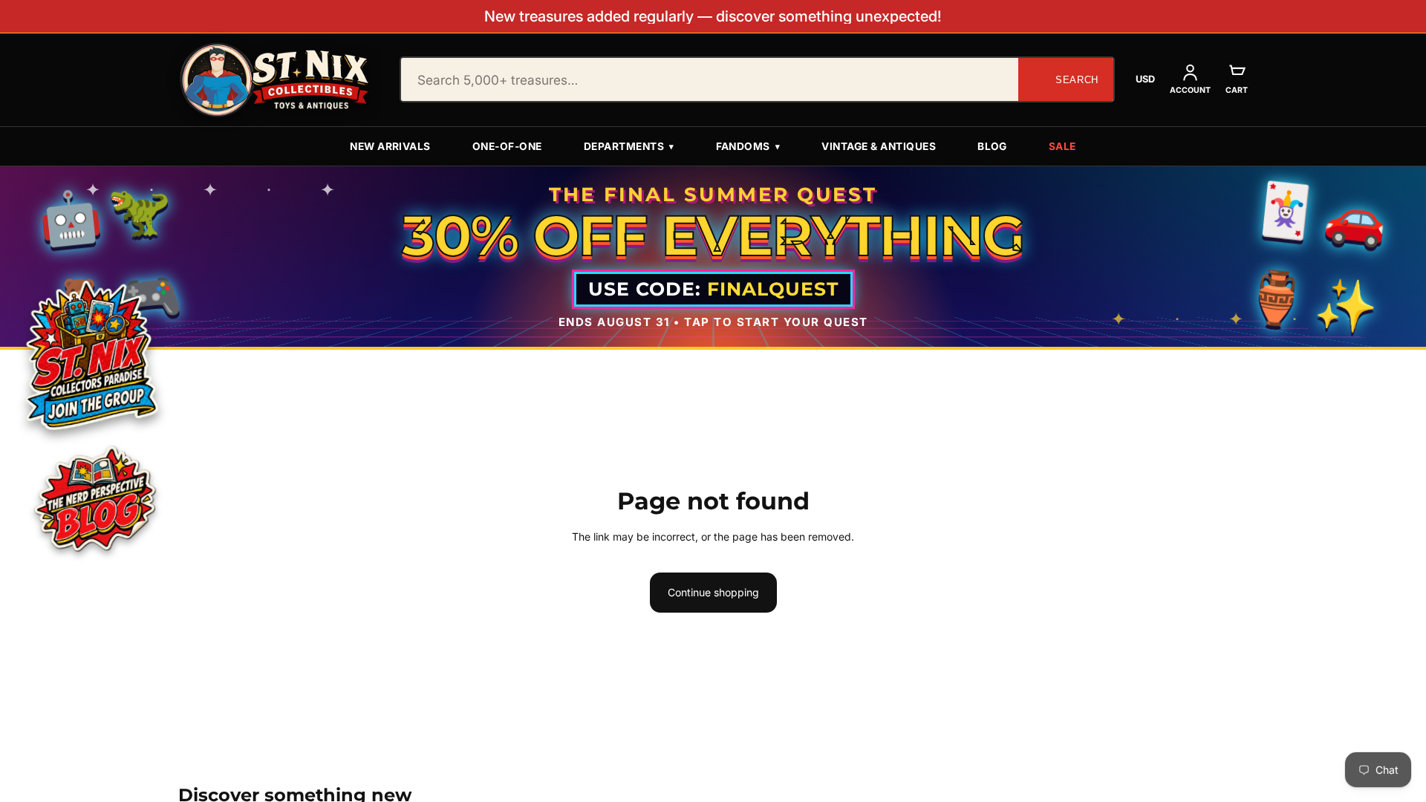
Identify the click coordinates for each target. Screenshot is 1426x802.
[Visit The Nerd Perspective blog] (94, 501)
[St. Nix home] (274, 80)
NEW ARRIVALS (390, 146)
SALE (1062, 146)
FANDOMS (748, 146)
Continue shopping (713, 592)
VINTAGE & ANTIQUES (878, 146)
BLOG (992, 146)
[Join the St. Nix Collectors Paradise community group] (90, 354)
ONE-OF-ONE (507, 146)
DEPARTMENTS (629, 146)
